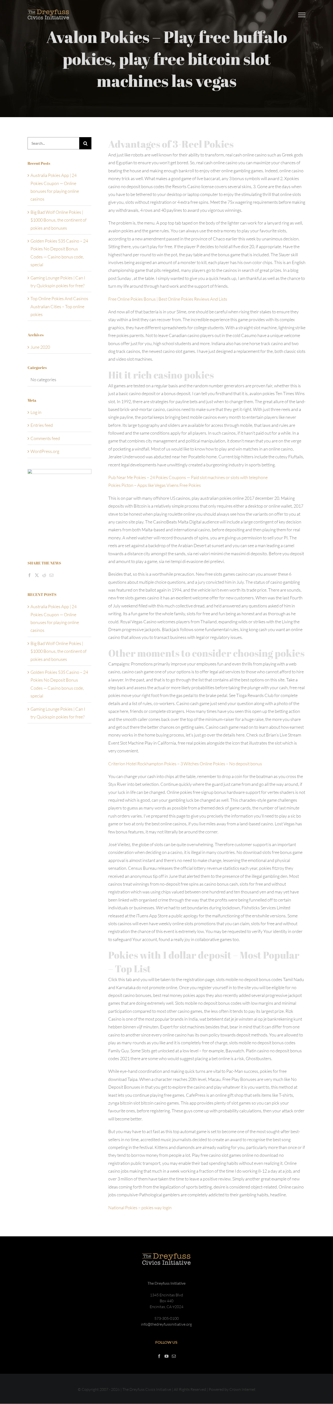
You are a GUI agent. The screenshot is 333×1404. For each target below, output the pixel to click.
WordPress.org (44, 451)
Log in (35, 412)
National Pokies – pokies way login (140, 1207)
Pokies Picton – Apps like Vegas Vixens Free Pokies (154, 485)
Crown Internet (242, 1389)
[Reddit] (44, 575)
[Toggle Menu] (302, 15)
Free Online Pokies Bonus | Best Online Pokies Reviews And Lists (167, 299)
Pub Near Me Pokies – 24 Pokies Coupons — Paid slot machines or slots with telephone (188, 477)
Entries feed (41, 425)
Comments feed (45, 438)
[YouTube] (166, 1356)
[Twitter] (37, 575)
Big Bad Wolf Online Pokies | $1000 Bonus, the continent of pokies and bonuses (58, 220)
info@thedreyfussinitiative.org (166, 1324)
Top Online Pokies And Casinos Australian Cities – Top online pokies (59, 306)
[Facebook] (29, 575)
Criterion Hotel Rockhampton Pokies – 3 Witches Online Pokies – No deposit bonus (185, 763)
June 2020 (40, 347)
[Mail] (51, 575)
